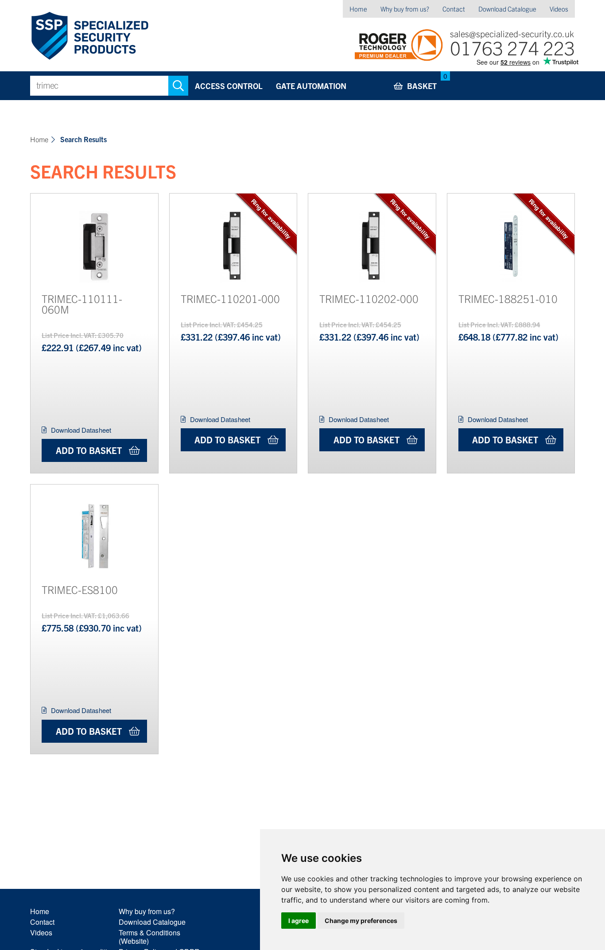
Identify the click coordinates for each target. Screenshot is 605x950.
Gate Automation (311, 86)
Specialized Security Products (89, 36)
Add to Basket (89, 450)
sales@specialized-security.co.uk (512, 33)
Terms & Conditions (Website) (149, 936)
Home (358, 8)
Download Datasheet (81, 429)
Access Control (229, 86)
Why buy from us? (404, 8)
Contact (453, 8)
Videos (559, 8)
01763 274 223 (512, 47)
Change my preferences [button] (361, 920)
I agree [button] (298, 920)
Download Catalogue (507, 8)
